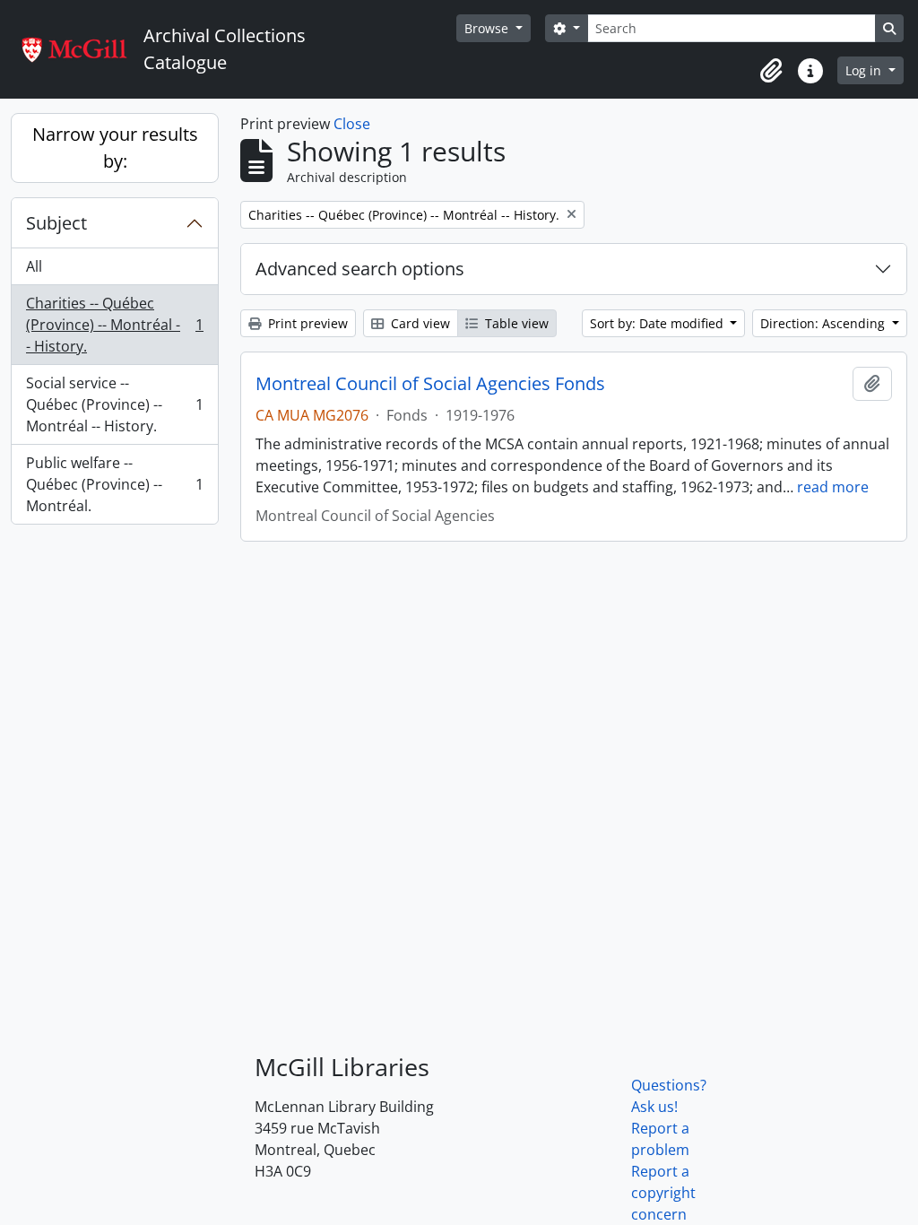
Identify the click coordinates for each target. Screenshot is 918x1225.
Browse (488, 28)
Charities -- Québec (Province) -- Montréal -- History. (114, 324)
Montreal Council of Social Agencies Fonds (430, 384)
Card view (418, 323)
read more (833, 487)
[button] (771, 71)
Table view (515, 323)
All (34, 266)
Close (351, 124)
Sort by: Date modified (658, 323)
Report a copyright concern (663, 1192)
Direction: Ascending (824, 323)
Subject (56, 223)
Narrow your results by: (115, 147)
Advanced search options (359, 268)
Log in (865, 70)
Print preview (306, 323)
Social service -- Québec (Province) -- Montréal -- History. (114, 404)
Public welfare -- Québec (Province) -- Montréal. (114, 484)
